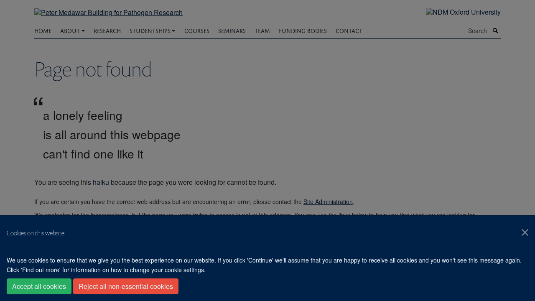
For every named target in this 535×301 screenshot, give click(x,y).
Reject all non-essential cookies (126, 286)
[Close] (525, 232)
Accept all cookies (39, 286)
